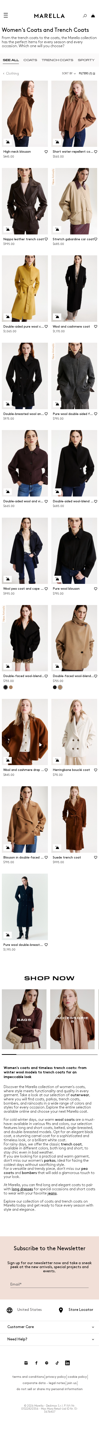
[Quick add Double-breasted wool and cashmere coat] (7, 404)
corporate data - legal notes (44, 1383)
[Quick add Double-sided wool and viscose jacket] (7, 491)
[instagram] (26, 1363)
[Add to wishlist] (46, 153)
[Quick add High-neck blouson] (7, 142)
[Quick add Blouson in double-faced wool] (7, 847)
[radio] (11, 60)
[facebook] (36, 1363)
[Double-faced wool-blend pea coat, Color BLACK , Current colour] (5, 687)
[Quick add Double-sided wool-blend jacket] (57, 491)
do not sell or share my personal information (50, 1389)
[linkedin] (67, 1363)
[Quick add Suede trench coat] (57, 847)
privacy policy (56, 1376)
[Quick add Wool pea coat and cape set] (7, 579)
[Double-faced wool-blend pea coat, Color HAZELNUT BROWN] (11, 687)
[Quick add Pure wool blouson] (57, 579)
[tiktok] (57, 1363)
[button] (88, 73)
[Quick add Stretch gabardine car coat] (57, 229)
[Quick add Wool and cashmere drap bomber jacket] (7, 760)
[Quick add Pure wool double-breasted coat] (7, 935)
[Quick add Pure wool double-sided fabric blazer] (57, 404)
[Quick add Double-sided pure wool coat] (7, 316)
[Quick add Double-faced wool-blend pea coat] (7, 666)
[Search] (84, 15)
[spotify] (46, 1363)
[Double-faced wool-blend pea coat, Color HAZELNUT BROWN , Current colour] (60, 687)
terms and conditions (28, 1376)
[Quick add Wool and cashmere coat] (57, 316)
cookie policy (77, 1376)
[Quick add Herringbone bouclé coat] (57, 760)
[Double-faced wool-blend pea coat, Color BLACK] (55, 687)
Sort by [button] (67, 73)
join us (71, 1383)
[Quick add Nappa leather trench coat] (7, 229)
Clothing (12, 73)
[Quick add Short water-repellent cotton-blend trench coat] (57, 142)
